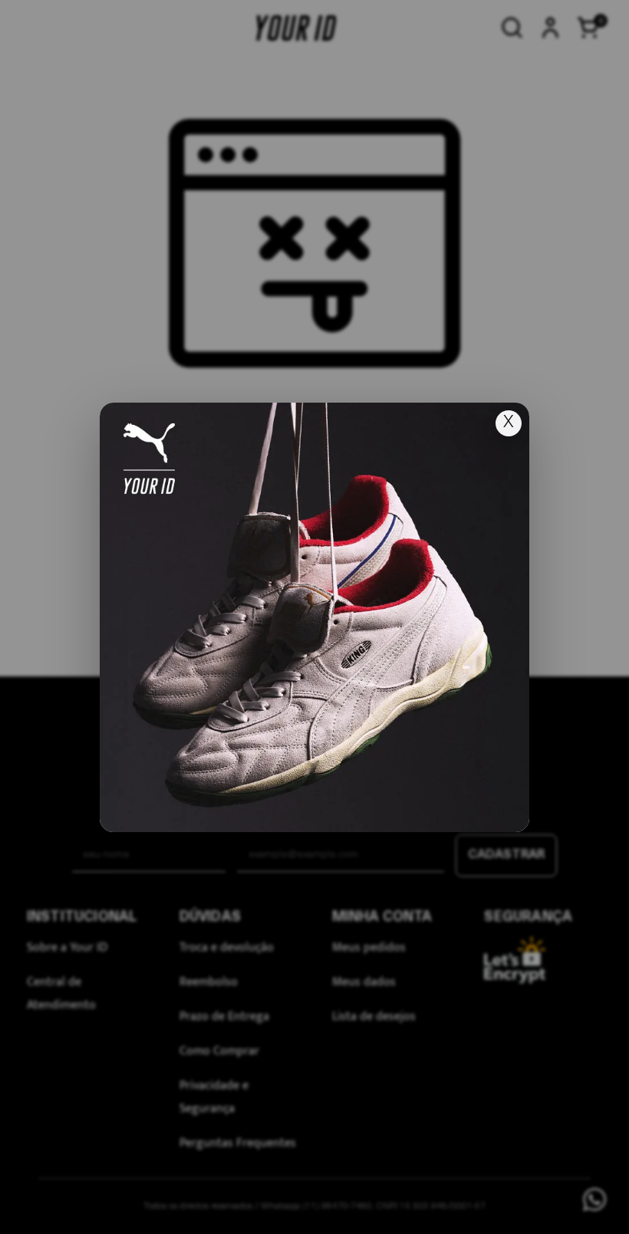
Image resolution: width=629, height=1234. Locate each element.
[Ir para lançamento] (314, 617)
